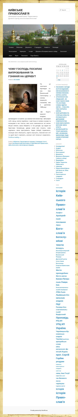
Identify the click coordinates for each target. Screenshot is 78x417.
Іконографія (59, 187)
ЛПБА (58, 292)
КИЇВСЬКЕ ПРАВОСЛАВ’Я (18, 11)
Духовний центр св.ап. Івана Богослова (61, 261)
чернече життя (60, 386)
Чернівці (59, 339)
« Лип (58, 80)
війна (58, 347)
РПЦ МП (59, 321)
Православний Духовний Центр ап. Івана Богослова (62, 170)
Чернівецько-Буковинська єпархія (62, 334)
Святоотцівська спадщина (27, 141)
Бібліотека (19, 47)
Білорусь (60, 248)
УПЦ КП (60, 324)
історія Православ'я (61, 397)
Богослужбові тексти (61, 240)
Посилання (24, 55)
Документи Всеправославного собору (46, 51)
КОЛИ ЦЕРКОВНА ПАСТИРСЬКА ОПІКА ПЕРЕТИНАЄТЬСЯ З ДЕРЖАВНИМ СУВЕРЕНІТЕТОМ (62, 117)
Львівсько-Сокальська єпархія (62, 298)
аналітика (66, 339)
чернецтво (60, 383)
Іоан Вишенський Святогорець (21, 143)
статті (63, 375)
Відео (16, 55)
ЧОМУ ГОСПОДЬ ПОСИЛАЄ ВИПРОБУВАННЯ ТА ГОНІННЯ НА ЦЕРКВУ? (25, 72)
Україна (61, 328)
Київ (57, 285)
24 (57, 76)
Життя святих (61, 276)
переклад (59, 166)
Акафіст (58, 148)
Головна (11, 47)
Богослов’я (63, 51)
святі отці (58, 371)
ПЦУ (58, 304)
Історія (31, 51)
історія (60, 388)
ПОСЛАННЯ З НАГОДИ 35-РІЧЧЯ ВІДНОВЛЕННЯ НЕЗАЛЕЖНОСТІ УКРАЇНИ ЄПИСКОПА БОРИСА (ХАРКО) (63, 91)
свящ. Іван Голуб (63, 373)
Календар (55, 47)
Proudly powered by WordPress (39, 410)
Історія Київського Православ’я (39, 143)
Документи (28, 47)
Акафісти (47, 47)
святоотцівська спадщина (26, 145)
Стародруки (38, 47)
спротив (59, 376)
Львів (63, 292)
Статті (44, 141)
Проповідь (62, 317)
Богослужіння (13, 51)
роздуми (60, 361)
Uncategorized (60, 146)
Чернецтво (23, 51)
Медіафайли (60, 160)
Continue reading (14, 137)
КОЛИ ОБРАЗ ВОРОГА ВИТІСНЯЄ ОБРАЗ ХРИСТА (62, 125)
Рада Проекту (35, 55)
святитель (58, 364)
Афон (10, 55)
